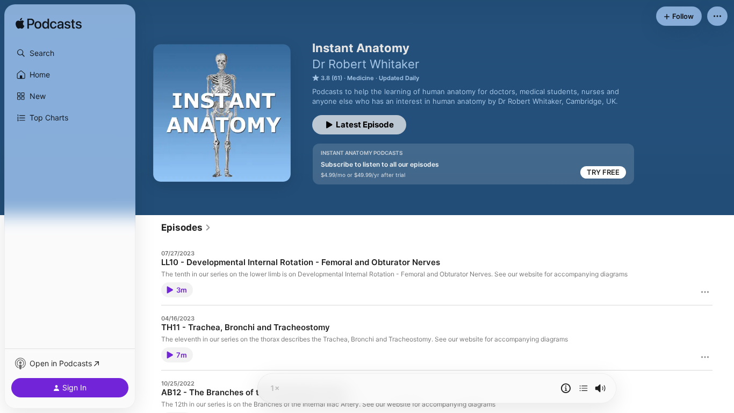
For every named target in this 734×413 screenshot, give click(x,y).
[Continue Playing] (583, 388)
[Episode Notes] (565, 388)
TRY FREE (603, 172)
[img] (49, 24)
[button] (70, 53)
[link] (186, 227)
